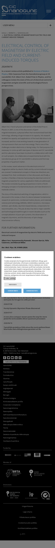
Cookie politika (9, 278)
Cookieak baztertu (32, 291)
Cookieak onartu (13, 291)
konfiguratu (13, 285)
